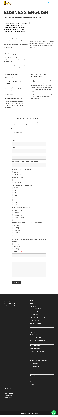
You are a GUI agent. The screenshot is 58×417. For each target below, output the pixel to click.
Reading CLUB (33, 334)
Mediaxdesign (35, 413)
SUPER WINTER (34, 369)
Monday (16, 225)
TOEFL (16, 190)
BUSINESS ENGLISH (35, 314)
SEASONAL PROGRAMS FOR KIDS (38, 360)
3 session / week (19, 215)
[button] (53, 412)
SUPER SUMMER (34, 366)
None (15, 205)
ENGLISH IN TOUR (34, 320)
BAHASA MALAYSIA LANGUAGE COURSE (40, 326)
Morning (16, 244)
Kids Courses (33, 332)
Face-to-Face (18, 174)
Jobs (31, 381)
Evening (16, 249)
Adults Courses (33, 306)
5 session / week (19, 220)
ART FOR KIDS (34, 354)
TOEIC (16, 192)
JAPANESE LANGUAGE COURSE (38, 329)
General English (8, 395)
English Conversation (9, 393)
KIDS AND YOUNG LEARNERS (37, 340)
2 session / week (19, 212)
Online (16, 172)
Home (31, 300)
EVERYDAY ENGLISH (35, 311)
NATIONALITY (17, 251)
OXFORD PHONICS (35, 348)
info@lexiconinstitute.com (13, 305)
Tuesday (16, 228)
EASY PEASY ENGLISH (35, 308)
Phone (14, 154)
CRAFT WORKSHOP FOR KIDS (37, 372)
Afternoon (17, 246)
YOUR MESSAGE (17, 260)
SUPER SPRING (34, 363)
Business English (8, 397)
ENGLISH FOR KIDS (35, 343)
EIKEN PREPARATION (35, 345)
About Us (32, 303)
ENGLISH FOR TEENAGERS (37, 358)
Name (14, 140)
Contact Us (32, 384)
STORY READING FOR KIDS (37, 351)
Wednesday (17, 230)
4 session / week (19, 217)
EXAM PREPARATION (35, 323)
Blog (31, 378)
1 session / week (19, 210)
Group (16, 180)
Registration (33, 375)
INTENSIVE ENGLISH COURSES (38, 317)
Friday (16, 235)
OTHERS (16, 202)
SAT (15, 197)
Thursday (17, 232)
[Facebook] (30, 392)
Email (14, 147)
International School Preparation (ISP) (39, 337)
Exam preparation (8, 391)
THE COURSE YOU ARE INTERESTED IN (25, 161)
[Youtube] (30, 399)
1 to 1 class (17, 182)
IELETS (16, 188)
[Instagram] (30, 396)
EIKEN (16, 200)
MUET (16, 195)
